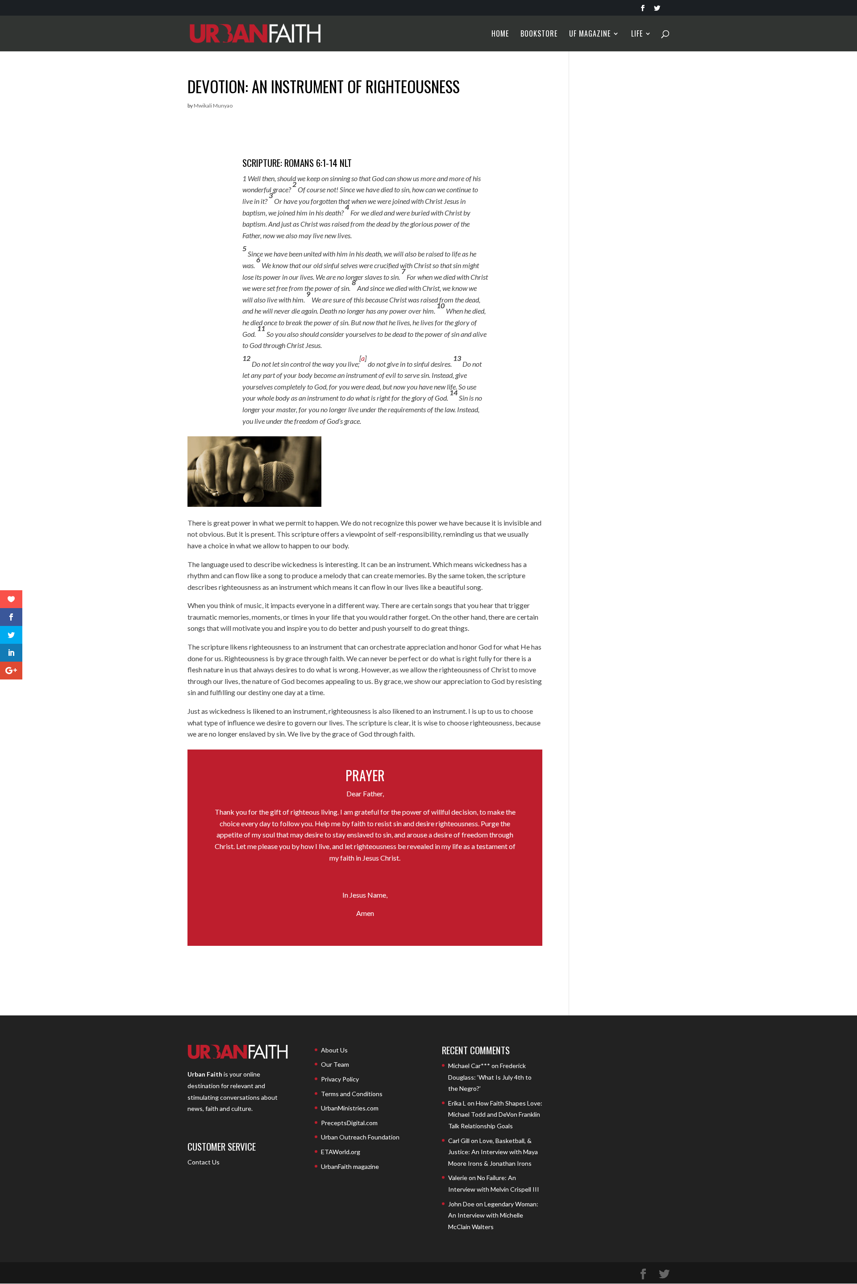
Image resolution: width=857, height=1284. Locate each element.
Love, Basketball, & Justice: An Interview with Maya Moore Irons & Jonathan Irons (493, 1152)
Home (500, 34)
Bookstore (538, 34)
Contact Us (203, 1162)
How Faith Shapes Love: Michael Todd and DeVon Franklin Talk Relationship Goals (495, 1114)
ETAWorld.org (340, 1152)
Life (637, 34)
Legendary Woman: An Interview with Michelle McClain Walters (493, 1215)
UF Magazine (590, 34)
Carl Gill (459, 1140)
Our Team (335, 1064)
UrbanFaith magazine (350, 1166)
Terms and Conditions (352, 1094)
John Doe (461, 1204)
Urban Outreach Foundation (360, 1137)
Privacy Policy (340, 1079)
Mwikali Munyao (213, 105)
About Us (334, 1050)
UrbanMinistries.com (350, 1108)
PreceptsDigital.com (349, 1123)
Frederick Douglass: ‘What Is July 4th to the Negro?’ (490, 1077)
